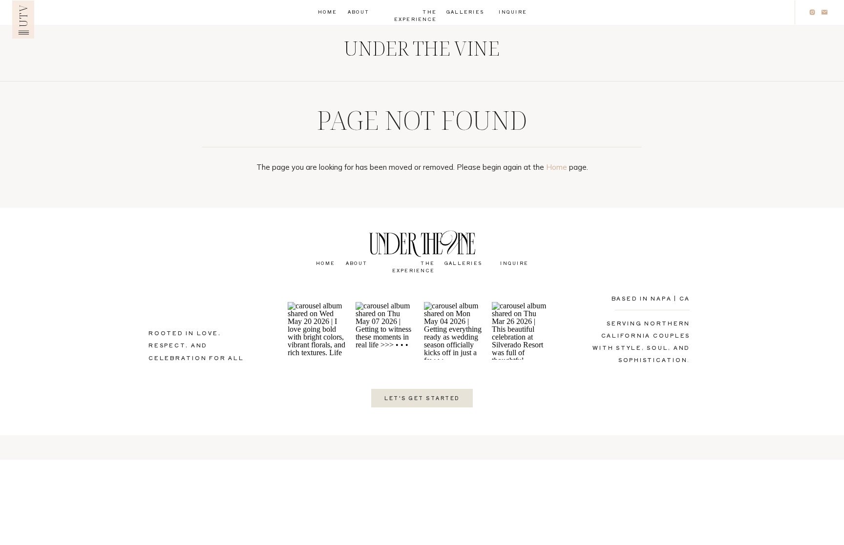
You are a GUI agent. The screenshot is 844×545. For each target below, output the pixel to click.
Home (556, 167)
